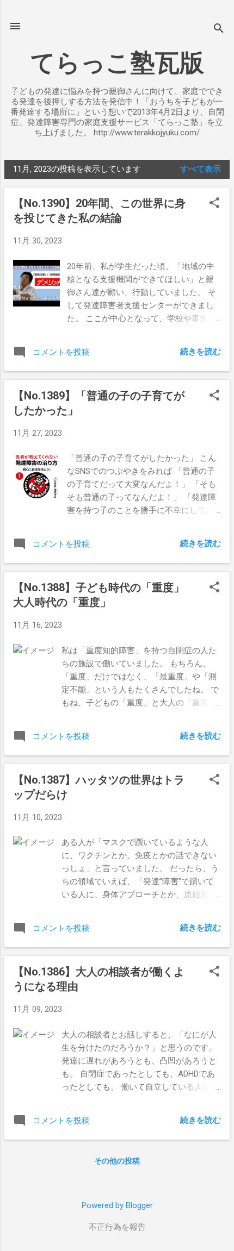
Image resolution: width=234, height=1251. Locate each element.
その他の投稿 (117, 1160)
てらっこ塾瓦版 (117, 62)
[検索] (218, 29)
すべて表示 (200, 169)
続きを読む (200, 351)
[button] (214, 203)
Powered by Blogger (117, 1205)
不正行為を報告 (117, 1227)
